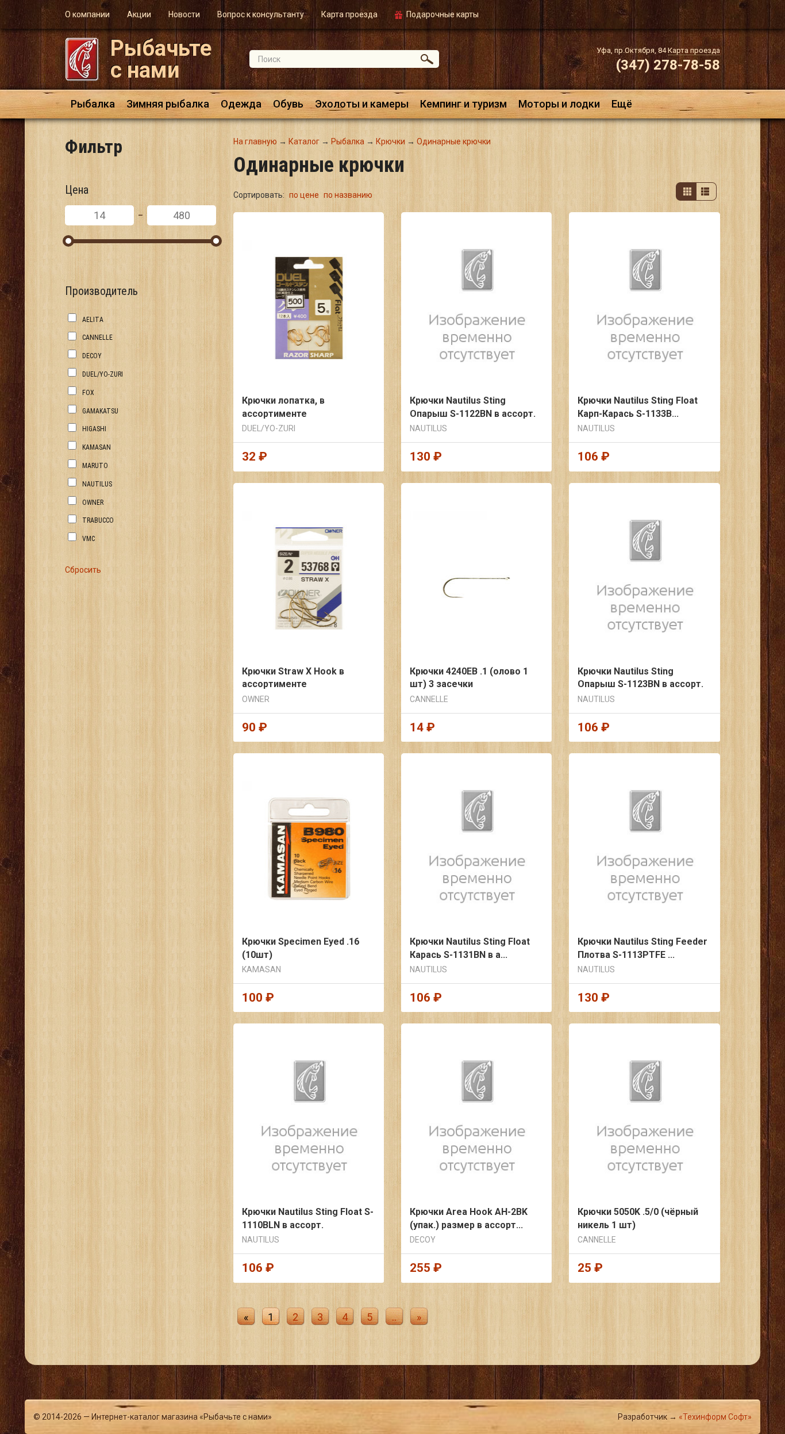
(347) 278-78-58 (668, 65)
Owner (92, 503)
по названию (348, 195)
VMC (88, 539)
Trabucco (98, 520)
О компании (87, 14)
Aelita (92, 320)
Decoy (92, 356)
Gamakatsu (100, 411)
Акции (139, 14)
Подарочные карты (442, 14)
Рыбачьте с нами (160, 59)
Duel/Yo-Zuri (102, 374)
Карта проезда (349, 14)
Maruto (95, 466)
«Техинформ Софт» (715, 1416)
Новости (184, 14)
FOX (88, 393)
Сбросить (83, 569)
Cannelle (97, 337)
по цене (305, 195)
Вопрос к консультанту (260, 14)
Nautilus (97, 484)
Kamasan (96, 447)
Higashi (94, 429)
